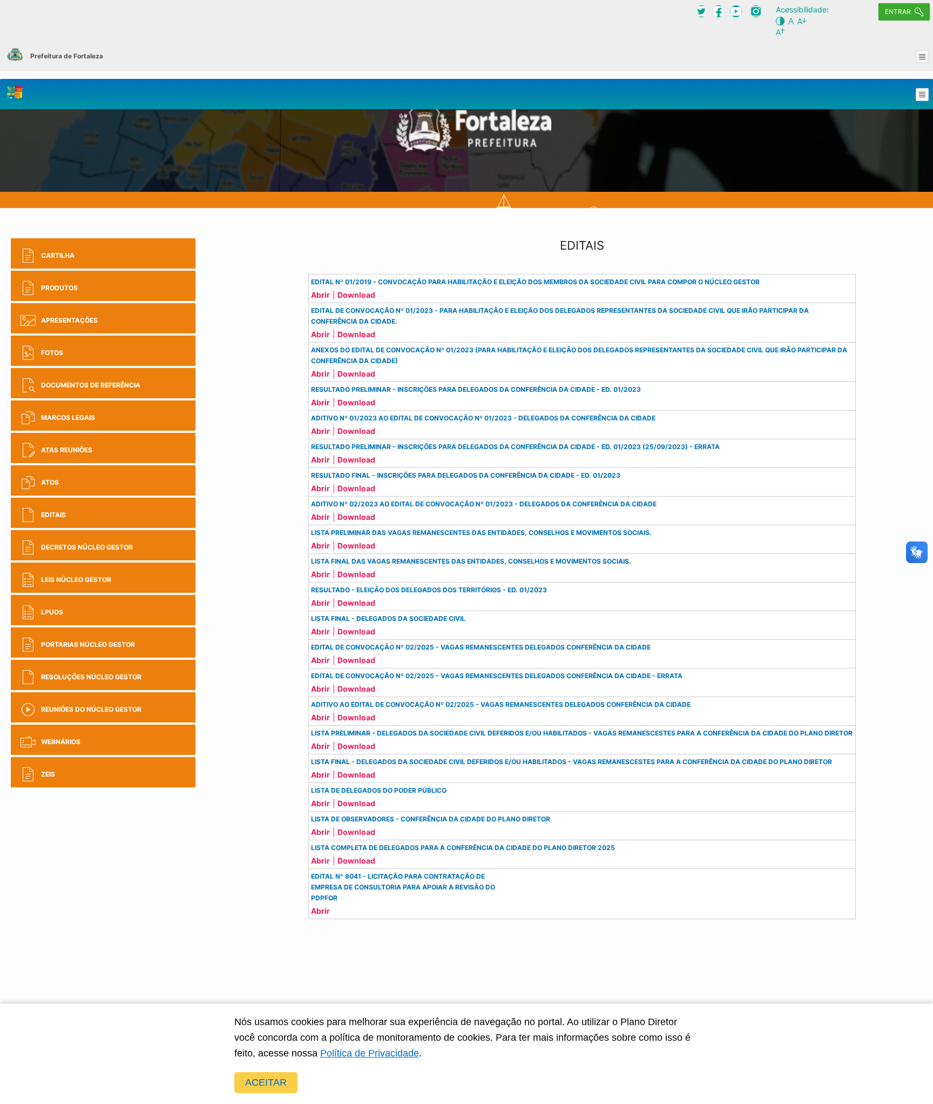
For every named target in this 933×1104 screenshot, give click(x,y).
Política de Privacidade (369, 1053)
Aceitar (266, 1082)
